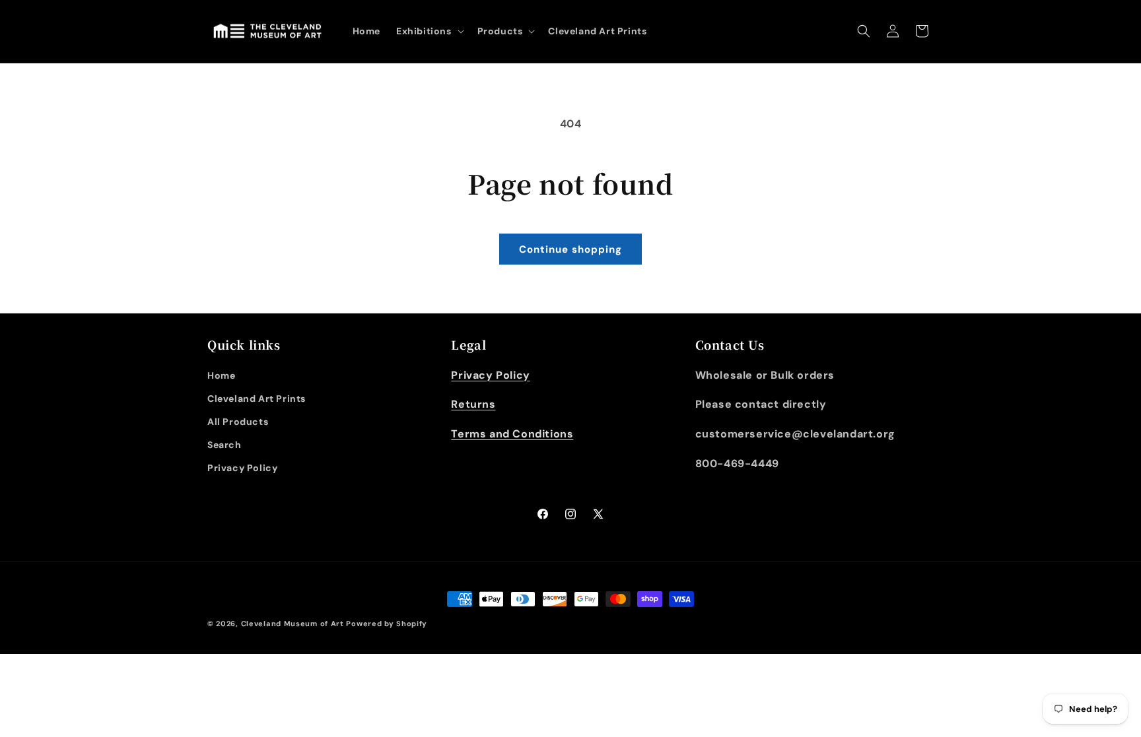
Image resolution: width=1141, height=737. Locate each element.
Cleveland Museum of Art (292, 623)
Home (221, 375)
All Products (237, 422)
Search (224, 445)
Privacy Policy (242, 468)
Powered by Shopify (386, 623)
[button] (428, 31)
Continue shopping (570, 249)
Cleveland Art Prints (256, 398)
